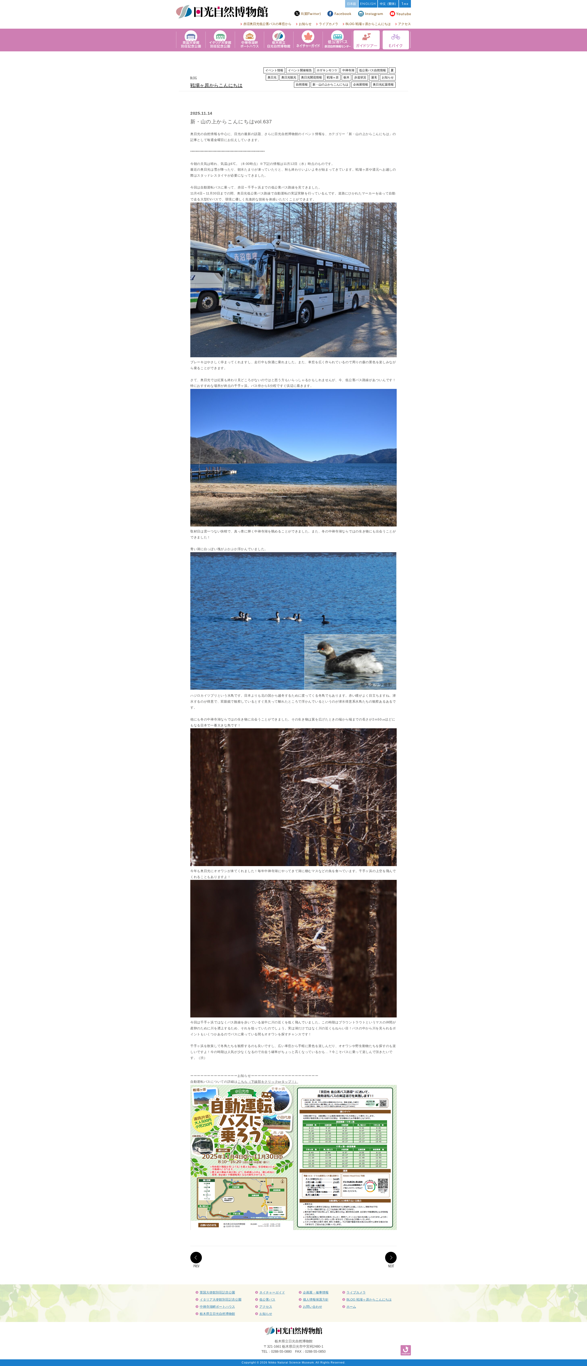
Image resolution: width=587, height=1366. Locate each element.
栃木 (346, 77)
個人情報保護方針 (316, 1299)
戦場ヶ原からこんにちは (216, 85)
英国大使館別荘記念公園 (217, 1292)
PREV (196, 1259)
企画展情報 (360, 84)
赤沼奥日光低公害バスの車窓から (267, 24)
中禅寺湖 (348, 70)
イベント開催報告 (300, 70)
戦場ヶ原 (333, 77)
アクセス (404, 24)
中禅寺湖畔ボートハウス (217, 1306)
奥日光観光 (288, 77)
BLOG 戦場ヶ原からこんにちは (368, 24)
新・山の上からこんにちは (330, 84)
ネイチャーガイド (272, 1292)
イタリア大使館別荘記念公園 (220, 1299)
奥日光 (272, 77)
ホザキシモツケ (327, 70)
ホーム (351, 1306)
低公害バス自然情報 (372, 70)
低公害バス (267, 1299)
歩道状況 (360, 77)
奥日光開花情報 (311, 77)
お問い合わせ (312, 1306)
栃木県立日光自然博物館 (217, 1314)
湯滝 (374, 77)
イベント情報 (274, 70)
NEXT (391, 1259)
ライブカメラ (328, 24)
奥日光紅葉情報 (383, 84)
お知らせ (305, 24)
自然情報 (302, 84)
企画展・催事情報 (316, 1292)
